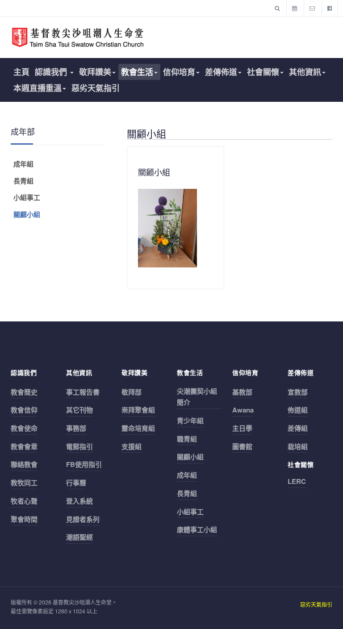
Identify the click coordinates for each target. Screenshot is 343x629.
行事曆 (76, 482)
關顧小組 (26, 214)
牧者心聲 (24, 501)
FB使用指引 (84, 464)
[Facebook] (329, 8)
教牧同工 (24, 482)
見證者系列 (83, 519)
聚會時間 (24, 519)
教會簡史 (24, 392)
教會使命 (24, 428)
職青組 (187, 439)
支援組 (131, 446)
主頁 (21, 72)
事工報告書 (83, 392)
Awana (243, 410)
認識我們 (52, 72)
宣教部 (298, 392)
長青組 (23, 181)
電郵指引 (79, 446)
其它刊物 (79, 410)
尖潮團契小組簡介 (197, 397)
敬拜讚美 (95, 72)
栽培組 (298, 446)
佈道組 (298, 410)
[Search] (277, 8)
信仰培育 (179, 72)
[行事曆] (294, 8)
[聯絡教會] (312, 8)
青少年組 (190, 420)
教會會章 (24, 446)
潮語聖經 (79, 537)
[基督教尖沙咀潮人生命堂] (78, 37)
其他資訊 (305, 72)
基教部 (242, 392)
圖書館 (242, 446)
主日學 (242, 428)
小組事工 (26, 197)
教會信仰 (24, 410)
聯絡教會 (24, 464)
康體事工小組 (197, 529)
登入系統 (79, 501)
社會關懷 (263, 72)
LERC (297, 481)
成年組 (23, 164)
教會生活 (137, 72)
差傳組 (298, 428)
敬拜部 (131, 392)
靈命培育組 (138, 428)
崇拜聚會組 (138, 410)
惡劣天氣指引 (95, 88)
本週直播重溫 (37, 88)
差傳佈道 (221, 72)
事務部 (76, 428)
